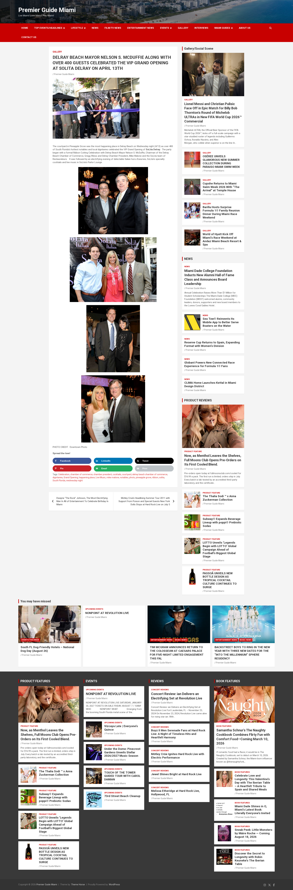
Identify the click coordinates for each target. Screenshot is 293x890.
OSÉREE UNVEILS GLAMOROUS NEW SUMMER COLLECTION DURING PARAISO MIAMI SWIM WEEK (221, 161)
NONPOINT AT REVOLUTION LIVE (107, 613)
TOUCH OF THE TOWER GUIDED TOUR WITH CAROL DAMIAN (122, 776)
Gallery (57, 52)
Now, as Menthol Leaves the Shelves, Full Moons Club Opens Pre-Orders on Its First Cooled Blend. (212, 460)
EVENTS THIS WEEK (30, 640)
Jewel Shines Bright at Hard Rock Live (176, 774)
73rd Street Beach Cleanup (122, 796)
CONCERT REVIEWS (160, 690)
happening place (87, 477)
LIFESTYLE (77, 28)
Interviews (201, 28)
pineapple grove (143, 477)
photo (132, 477)
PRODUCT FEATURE (193, 451)
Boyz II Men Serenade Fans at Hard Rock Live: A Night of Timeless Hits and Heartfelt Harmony (178, 734)
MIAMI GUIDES (222, 28)
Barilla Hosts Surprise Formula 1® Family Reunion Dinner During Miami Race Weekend (221, 212)
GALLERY (183, 28)
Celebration (63, 474)
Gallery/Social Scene (198, 48)
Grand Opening (71, 477)
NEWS (95, 28)
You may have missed (35, 601)
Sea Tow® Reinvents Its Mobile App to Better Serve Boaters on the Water (221, 322)
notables (124, 477)
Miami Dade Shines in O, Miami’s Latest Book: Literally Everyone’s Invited (252, 809)
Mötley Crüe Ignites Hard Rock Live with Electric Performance (177, 755)
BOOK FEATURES (228, 681)
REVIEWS (157, 681)
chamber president (103, 474)
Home (24, 28)
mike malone (113, 477)
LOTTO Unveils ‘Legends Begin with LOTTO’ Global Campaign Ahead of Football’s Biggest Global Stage (219, 549)
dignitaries (58, 477)
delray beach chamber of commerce (149, 474)
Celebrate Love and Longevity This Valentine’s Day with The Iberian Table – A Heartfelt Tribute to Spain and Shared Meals (252, 782)
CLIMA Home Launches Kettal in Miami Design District (210, 384)
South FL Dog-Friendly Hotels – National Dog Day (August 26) (47, 649)
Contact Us (28, 37)
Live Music (101, 477)
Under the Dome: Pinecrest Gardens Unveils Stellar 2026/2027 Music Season (122, 752)
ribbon (155, 477)
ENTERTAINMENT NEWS (140, 28)
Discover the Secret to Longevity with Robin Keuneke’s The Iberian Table (250, 859)
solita (161, 477)
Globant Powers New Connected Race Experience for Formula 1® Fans (209, 364)
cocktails (117, 474)
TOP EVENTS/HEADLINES (48, 28)
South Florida (59, 480)
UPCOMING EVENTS (94, 609)
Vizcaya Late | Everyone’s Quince (121, 727)
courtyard (126, 474)
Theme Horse (78, 884)
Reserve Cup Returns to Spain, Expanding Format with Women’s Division (212, 344)
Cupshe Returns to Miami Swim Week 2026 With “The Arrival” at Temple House (221, 187)
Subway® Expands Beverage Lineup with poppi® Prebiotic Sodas (222, 522)
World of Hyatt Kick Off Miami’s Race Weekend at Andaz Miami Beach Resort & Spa (222, 239)
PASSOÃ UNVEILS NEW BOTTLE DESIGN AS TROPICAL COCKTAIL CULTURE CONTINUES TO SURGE (220, 580)
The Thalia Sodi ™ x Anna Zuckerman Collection (219, 497)
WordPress (114, 884)
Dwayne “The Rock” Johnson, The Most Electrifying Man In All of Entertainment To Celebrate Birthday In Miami (82, 501)
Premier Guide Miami (47, 10)
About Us (244, 28)
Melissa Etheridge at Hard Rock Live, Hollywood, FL (175, 792)
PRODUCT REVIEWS (198, 400)
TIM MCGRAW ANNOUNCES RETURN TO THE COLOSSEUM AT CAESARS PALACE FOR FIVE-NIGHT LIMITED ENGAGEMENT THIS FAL (177, 652)
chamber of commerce (81, 474)
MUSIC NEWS (181, 640)
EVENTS (164, 28)
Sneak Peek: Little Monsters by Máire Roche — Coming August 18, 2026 (253, 833)
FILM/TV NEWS (113, 28)
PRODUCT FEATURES (35, 681)
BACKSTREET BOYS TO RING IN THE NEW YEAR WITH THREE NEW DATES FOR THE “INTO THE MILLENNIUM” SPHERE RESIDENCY (242, 652)
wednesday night (74, 480)
